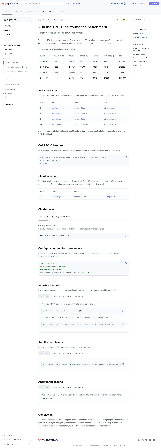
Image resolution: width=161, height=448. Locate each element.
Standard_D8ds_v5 (80, 119)
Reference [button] (8, 49)
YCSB (7, 80)
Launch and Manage (12, 45)
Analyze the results (140, 61)
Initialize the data (139, 54)
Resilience (8, 98)
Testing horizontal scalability (16, 67)
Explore (7, 34)
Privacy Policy (106, 445)
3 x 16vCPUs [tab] (79, 296)
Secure (6, 41)
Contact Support (14, 444)
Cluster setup (138, 44)
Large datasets (10, 89)
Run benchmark (12, 63)
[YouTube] (154, 440)
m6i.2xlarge (56, 119)
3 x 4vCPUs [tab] (56, 296)
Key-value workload (12, 85)
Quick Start (9, 30)
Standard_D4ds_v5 (80, 113)
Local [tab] (45, 217)
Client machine (138, 41)
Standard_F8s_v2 (80, 197)
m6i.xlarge (56, 113)
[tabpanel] (83, 316)
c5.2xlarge (57, 197)
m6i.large (55, 108)
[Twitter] (146, 440)
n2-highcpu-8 (110, 197)
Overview (7, 26)
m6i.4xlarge (56, 124)
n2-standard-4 (110, 113)
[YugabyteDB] (10, 3)
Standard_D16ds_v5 (80, 124)
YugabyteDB (42, 20)
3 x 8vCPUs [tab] (67, 296)
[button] (154, 3)
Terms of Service (119, 445)
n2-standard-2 (110, 108)
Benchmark (8, 54)
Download (11, 435)
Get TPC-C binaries (140, 37)
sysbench (8, 76)
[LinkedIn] (150, 440)
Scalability (8, 93)
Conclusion (137, 65)
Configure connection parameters (141, 49)
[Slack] (139, 440)
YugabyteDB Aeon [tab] (63, 217)
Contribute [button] (139, 20)
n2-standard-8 (110, 119)
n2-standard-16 (110, 124)
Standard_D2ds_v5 (80, 108)
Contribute (8, 104)
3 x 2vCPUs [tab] (44, 296)
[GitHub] (143, 440)
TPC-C (7, 58)
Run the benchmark (140, 58)
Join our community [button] (15, 439)
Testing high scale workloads (17, 71)
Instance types (138, 33)
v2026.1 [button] (120, 19)
